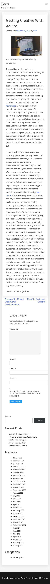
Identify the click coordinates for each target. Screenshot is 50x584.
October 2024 (18, 472)
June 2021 (17, 531)
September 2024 (19, 475)
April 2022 (17, 505)
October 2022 (18, 487)
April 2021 (17, 537)
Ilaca (5, 3)
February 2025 (18, 461)
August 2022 (18, 493)
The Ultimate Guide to (17, 443)
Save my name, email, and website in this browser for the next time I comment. (25, 393)
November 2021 (19, 519)
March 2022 (17, 507)
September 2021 (19, 525)
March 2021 (17, 540)
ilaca (35, 30)
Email (13, 369)
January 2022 (18, 513)
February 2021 (18, 542)
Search (8, 416)
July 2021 (16, 528)
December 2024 (19, 467)
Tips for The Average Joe (17, 440)
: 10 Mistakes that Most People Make (22, 437)
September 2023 (19, 481)
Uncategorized (19, 558)
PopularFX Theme (40, 578)
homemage (11, 106)
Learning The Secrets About (19, 434)
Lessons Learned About (17, 446)
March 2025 (17, 458)
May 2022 (17, 502)
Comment (14, 329)
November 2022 (19, 484)
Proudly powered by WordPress (16, 578)
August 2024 (18, 478)
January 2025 (18, 464)
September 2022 (19, 490)
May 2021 (17, 534)
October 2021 (18, 522)
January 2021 (18, 545)
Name (13, 359)
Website (13, 379)
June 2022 (17, 499)
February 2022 (18, 510)
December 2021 (19, 516)
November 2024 (19, 470)
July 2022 (16, 496)
